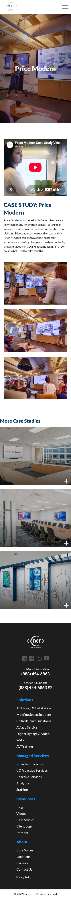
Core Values (24, 850)
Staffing (22, 790)
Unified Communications (33, 721)
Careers (22, 863)
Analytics (22, 783)
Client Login (24, 826)
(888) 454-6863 (35, 673)
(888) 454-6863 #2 (35, 687)
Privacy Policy (23, 877)
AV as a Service (27, 727)
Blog (19, 807)
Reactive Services (29, 777)
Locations (23, 857)
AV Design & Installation (33, 708)
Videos (21, 813)
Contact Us (24, 869)
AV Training (24, 746)
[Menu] (65, 7)
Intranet (22, 833)
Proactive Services (29, 764)
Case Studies (25, 820)
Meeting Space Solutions (34, 714)
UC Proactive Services (32, 770)
